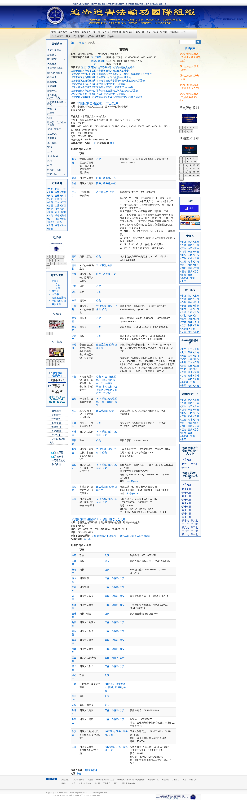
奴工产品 (52, 133)
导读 (57, 284)
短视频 (163, 31)
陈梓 (74, 704)
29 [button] (190, 175)
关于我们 (100, 36)
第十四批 (186, 506)
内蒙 (50, 195)
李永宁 (74, 193)
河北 (50, 208)
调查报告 (63, 31)
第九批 (194, 520)
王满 (74, 498)
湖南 (63, 212)
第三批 (185, 464)
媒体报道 (52, 142)
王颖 (74, 398)
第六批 (185, 527)
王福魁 (74, 307)
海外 (57, 225)
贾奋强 (74, 488)
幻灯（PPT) (57, 36)
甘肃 (50, 215)
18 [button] (186, 168)
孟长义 (74, 667)
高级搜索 (190, 48)
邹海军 (74, 606)
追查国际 (59, 452)
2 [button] (50, 256)
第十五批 (186, 503)
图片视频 (56, 410)
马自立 (74, 588)
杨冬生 (74, 571)
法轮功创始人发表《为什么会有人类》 (189, 86)
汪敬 (74, 286)
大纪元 (72, 783)
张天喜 (74, 160)
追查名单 (139, 31)
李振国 (74, 378)
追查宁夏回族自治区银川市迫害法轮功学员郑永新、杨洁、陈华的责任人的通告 (111, 73)
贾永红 (74, 579)
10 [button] (58, 260)
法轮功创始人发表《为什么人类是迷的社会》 (189, 57)
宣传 (49, 147)
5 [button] (60, 256)
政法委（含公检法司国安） (56, 123)
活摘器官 (52, 54)
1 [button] (47, 256)
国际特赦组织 (153, 779)
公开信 (96, 31)
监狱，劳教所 (54, 129)
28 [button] (186, 175)
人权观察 (175, 779)
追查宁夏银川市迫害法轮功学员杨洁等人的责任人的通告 (100, 70)
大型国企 (52, 108)
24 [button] (190, 172)
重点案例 (56, 422)
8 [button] (50, 260)
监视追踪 (127, 31)
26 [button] (198, 172)
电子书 (90, 36)
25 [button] (194, 172)
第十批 (185, 520)
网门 (115, 783)
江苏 (57, 205)
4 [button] (57, 256)
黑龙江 (51, 222)
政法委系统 (102, 192)
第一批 (185, 467)
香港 (59, 222)
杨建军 (74, 424)
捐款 (191, 208)
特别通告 (56, 418)
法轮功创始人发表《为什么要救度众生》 (189, 97)
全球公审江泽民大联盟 (105, 779)
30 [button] (194, 175)
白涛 (74, 555)
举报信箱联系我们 (57, 374)
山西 (50, 202)
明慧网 (90, 779)
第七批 (194, 523)
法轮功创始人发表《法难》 (189, 77)
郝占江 (74, 412)
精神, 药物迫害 (55, 72)
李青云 (74, 328)
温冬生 (74, 676)
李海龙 (74, 641)
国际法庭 (165, 779)
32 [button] (181, 179)
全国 (50, 225)
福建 (57, 215)
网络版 (55, 290)
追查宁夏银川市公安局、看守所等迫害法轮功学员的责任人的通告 (104, 90)
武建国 (74, 433)
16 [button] (65, 263)
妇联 (49, 117)
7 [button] (47, 260)
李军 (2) (74, 697)
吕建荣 (74, 650)
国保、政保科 (98, 60)
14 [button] (57, 263)
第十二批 (186, 513)
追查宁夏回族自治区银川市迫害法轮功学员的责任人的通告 (101, 77)
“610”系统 (96, 57)
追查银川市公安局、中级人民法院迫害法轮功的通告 (123, 535)
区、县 (87, 539)
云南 (63, 192)
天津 (50, 192)
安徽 (57, 198)
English (111, 36)
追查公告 (86, 31)
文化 (49, 151)
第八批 (185, 523)
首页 (53, 31)
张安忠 (74, 450)
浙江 (63, 208)
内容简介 (186, 459)
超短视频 (174, 31)
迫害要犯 (52, 81)
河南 (57, 208)
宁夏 (50, 198)
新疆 (50, 205)
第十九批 (186, 489)
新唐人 (64, 783)
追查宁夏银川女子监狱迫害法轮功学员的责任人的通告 (98, 93)
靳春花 (74, 267)
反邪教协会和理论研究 (56, 103)
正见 (184, 779)
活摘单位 (52, 90)
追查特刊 (56, 426)
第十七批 (186, 496)
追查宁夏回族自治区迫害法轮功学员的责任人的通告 (108, 67)
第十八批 (186, 492)
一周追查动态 (58, 460)
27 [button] (181, 175)
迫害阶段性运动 (55, 68)
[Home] (55, 15)
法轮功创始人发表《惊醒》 (189, 67)
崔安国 (74, 319)
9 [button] (54, 260)
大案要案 (52, 63)
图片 (68, 36)
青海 (63, 218)
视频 (155, 31)
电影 (183, 31)
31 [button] (198, 175)
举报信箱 (56, 464)
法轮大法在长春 (85, 783)
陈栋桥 (74, 346)
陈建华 (74, 712)
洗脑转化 (52, 138)
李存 (74, 274)
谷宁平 (74, 597)
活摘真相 (59, 456)
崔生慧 (74, 632)
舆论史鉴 (56, 434)
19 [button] (190, 168)
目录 (57, 287)
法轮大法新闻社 (78, 779)
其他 (63, 225)
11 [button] (62, 260)
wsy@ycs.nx (133, 481)
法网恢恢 (65, 779)
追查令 (105, 31)
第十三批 (186, 510)
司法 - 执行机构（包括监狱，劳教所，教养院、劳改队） (106, 390)
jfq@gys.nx (132, 493)
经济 (49, 165)
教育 (49, 160)
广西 (63, 202)
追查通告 (74, 31)
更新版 (55, 281)
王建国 (74, 562)
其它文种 (52, 174)
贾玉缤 (74, 659)
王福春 (74, 442)
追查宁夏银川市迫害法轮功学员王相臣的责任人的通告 (98, 83)
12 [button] (48, 263)
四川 (63, 195)
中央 (50, 189)
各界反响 (56, 430)
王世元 (74, 466)
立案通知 (116, 31)
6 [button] (63, 256)
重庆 (57, 192)
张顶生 (74, 720)
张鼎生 (74, 185)
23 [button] (186, 172)
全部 (50, 228)
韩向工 (74, 293)
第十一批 (186, 517)
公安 (93, 64)
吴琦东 (74, 258)
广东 (57, 202)
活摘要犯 (52, 86)
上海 (63, 189)
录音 (148, 31)
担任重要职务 (91, 770)
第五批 (194, 527)
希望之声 (193, 779)
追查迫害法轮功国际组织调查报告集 (59, 301)
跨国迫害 (52, 59)
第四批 (185, 530)
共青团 (50, 113)
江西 (63, 205)
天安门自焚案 (54, 50)
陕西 (57, 218)
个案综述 (56, 414)
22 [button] (181, 172)
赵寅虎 (74, 623)
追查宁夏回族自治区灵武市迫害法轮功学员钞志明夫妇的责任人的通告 (107, 97)
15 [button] (61, 263)
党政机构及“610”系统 (53, 96)
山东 (63, 198)
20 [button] (194, 168)
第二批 (194, 464)
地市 (112, 142)
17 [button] (48, 267)
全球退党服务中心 (127, 783)
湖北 (57, 212)
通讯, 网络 (52, 156)
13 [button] (52, 263)
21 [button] (198, 168)
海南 (50, 212)
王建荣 (74, 615)
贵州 (63, 215)
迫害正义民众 (54, 169)
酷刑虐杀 (52, 77)
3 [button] (54, 256)
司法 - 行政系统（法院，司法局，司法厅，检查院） (106, 380)
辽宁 (50, 218)
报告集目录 (78, 36)
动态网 (97, 783)
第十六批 (186, 499)
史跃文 (74, 337)
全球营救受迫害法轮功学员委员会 (130, 779)
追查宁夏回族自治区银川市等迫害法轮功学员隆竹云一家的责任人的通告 (108, 80)
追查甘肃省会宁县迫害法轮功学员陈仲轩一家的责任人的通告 (102, 87)
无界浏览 (106, 783)
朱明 (74, 300)
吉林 (57, 195)
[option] (57, 246)
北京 (57, 189)
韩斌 (74, 177)
